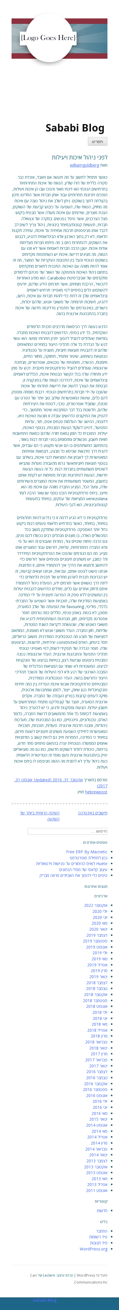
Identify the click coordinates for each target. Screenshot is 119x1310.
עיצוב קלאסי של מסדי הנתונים (83, 869)
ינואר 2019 (98, 976)
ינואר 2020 (98, 929)
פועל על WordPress (92, 1275)
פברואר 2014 (96, 1149)
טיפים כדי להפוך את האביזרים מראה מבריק (73, 875)
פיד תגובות (98, 1243)
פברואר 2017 (96, 1060)
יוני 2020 (100, 917)
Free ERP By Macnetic (86, 851)
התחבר (101, 1231)
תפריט (97, 142)
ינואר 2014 (98, 1154)
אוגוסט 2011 (96, 1190)
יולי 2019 (99, 952)
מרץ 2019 (99, 970)
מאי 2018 (99, 1024)
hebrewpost (96, 792)
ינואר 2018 (98, 1048)
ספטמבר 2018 (95, 1000)
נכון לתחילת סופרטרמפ (88, 857)
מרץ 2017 (99, 1053)
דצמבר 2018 (96, 982)
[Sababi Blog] (46, 96)
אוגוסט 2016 (96, 1095)
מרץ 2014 (99, 1143)
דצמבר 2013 (96, 1161)
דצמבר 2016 (96, 1071)
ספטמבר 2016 (95, 1089)
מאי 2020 (99, 923)
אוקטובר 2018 (95, 994)
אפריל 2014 (97, 1137)
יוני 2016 (100, 1107)
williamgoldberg (84, 165)
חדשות (102, 1210)
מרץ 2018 (99, 1036)
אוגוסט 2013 (96, 1172)
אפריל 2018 (97, 1030)
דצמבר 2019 (96, 935)
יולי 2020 (99, 911)
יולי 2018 (99, 1012)
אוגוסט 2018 (96, 1006)
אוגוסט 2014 (96, 1125)
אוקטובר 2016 (95, 1083)
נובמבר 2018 (96, 988)
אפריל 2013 (97, 1184)
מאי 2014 (99, 1131)
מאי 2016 (99, 1113)
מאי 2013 (99, 1178)
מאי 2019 (99, 958)
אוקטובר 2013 (95, 1167)
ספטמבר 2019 (95, 941)
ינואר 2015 (98, 1119)
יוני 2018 (100, 1018)
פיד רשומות (98, 1236)
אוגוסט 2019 (96, 947)
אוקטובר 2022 (95, 905)
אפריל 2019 (97, 965)
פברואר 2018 (96, 1042)
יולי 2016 (99, 1101)
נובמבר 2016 (96, 1077)
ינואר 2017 (98, 1066)
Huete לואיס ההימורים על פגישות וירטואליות (71, 863)
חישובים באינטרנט (92, 813)
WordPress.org (93, 1249)
